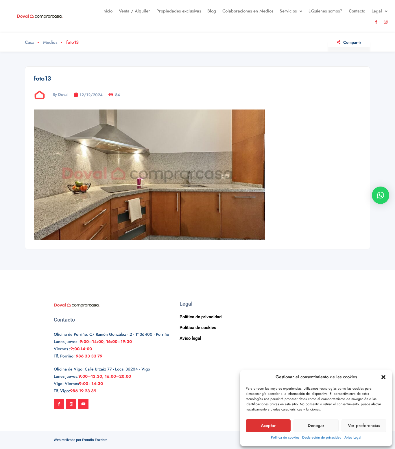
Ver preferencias (364, 425)
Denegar (316, 425)
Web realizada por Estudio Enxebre (80, 440)
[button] (383, 377)
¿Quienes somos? (325, 11)
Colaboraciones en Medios (247, 11)
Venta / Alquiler (134, 11)
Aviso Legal (352, 437)
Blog (211, 11)
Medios (50, 42)
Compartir (352, 42)
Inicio (107, 11)
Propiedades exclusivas (178, 11)
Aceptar (268, 425)
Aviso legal (190, 338)
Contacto (357, 11)
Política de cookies (285, 437)
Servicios (288, 11)
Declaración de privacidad (322, 437)
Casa (29, 42)
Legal (377, 11)
